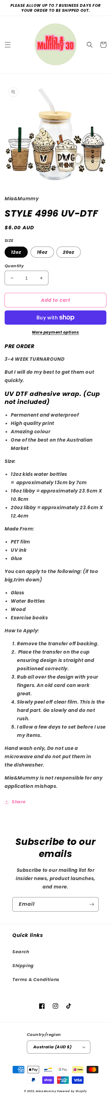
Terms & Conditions (36, 979)
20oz (68, 252)
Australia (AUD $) (52, 1047)
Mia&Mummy (46, 1091)
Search (20, 952)
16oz (42, 252)
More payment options (55, 332)
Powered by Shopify (72, 1091)
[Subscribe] (91, 904)
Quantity (14, 266)
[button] (7, 45)
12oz (16, 252)
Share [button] (19, 802)
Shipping (23, 966)
